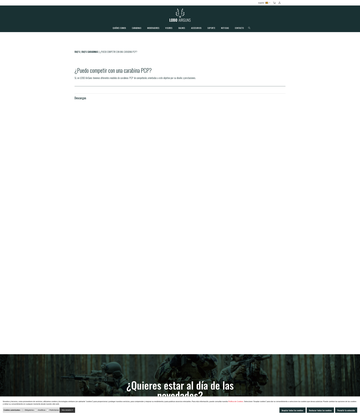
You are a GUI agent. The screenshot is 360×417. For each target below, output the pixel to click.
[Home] (180, 15)
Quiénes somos (119, 28)
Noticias (225, 28)
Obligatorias (29, 410)
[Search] (284, 2)
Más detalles (67, 410)
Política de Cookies (235, 401)
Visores (168, 28)
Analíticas (41, 410)
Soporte (211, 28)
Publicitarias (54, 410)
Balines (181, 28)
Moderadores (153, 28)
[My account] (279, 3)
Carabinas (136, 28)
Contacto (239, 28)
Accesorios (196, 28)
